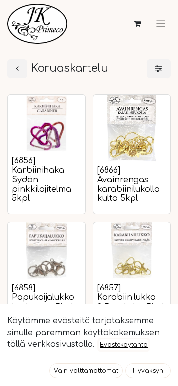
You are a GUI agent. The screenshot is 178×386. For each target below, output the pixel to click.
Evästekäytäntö (124, 344)
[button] (86, 370)
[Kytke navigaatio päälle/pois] (161, 24)
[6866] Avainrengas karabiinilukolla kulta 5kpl (128, 184)
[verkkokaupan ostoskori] (138, 24)
